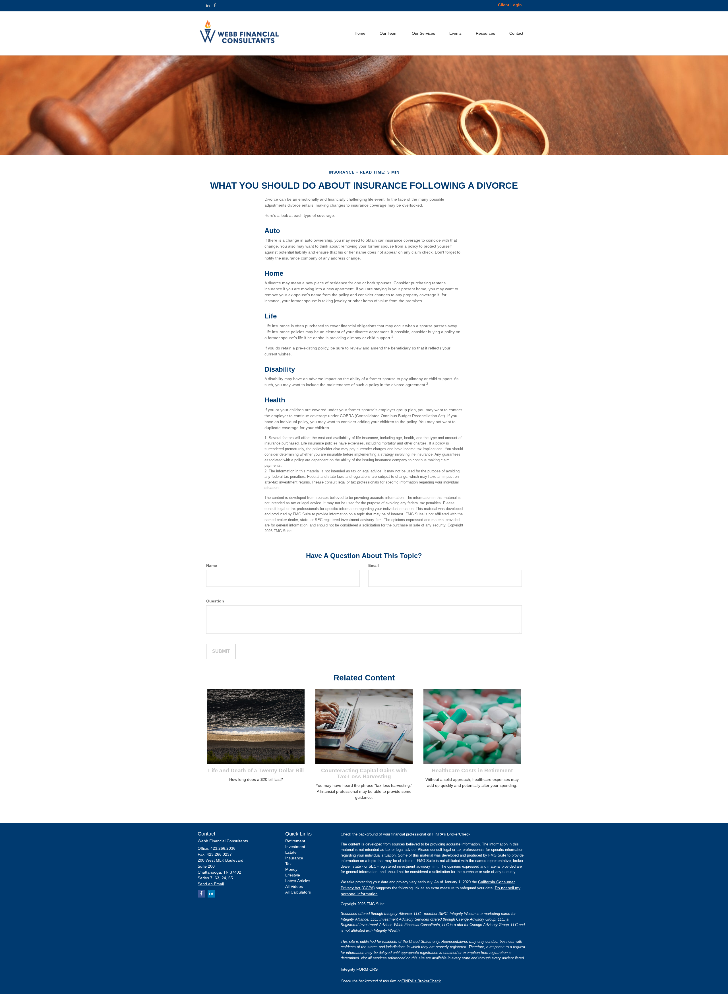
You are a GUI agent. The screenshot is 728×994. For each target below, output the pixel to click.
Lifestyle (292, 875)
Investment (295, 846)
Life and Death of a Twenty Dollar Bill (256, 770)
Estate (291, 852)
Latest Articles (297, 880)
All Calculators (298, 892)
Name (211, 565)
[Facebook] (215, 5)
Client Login (510, 5)
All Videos (294, 886)
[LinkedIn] (208, 5)
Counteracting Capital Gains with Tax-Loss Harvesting (364, 773)
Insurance (294, 858)
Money (291, 869)
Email (373, 565)
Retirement (295, 841)
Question (215, 601)
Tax (288, 863)
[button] (389, 33)
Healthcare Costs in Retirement (472, 770)
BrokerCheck (458, 834)
